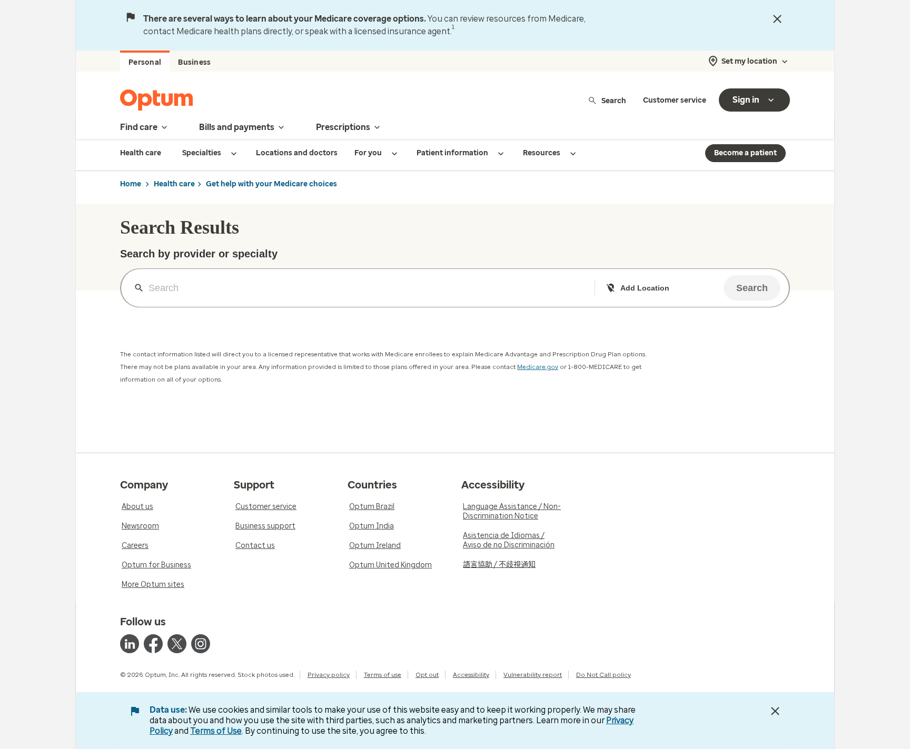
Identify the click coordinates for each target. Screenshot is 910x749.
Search (613, 100)
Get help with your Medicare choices (271, 183)
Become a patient (745, 152)
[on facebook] (153, 643)
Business (194, 62)
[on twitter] (176, 643)
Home (130, 183)
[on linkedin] (129, 643)
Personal (144, 62)
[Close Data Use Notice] (775, 711)
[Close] (777, 19)
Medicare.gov (537, 367)
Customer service (674, 100)
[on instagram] (200, 643)
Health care (174, 183)
